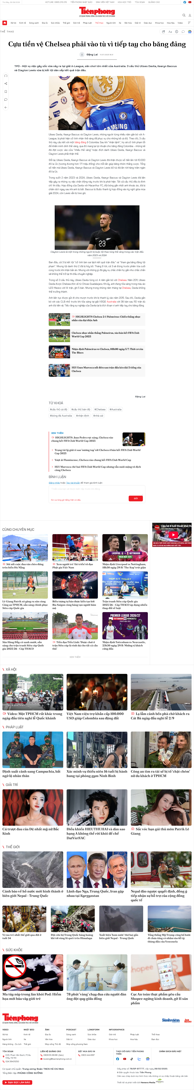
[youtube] (190, 2)
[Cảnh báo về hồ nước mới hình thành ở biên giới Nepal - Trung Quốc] (32, 869)
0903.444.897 (88, 1055)
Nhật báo (29, 1029)
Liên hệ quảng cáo (50, 1051)
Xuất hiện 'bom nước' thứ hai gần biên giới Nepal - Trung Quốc (118, 936)
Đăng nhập (54, 482)
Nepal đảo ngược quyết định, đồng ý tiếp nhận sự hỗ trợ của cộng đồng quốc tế (159, 895)
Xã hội (13, 23)
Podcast (71, 1029)
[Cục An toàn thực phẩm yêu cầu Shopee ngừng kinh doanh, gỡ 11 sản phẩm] (161, 972)
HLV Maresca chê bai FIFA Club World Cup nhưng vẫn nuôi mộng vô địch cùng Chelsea (98, 468)
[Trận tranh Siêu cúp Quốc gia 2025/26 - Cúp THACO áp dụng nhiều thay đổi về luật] (125, 585)
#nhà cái (98, 415)
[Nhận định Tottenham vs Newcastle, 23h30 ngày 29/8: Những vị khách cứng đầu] (125, 625)
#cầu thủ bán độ (80, 409)
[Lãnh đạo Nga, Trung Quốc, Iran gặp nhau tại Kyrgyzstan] (97, 869)
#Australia (115, 409)
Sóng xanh (34, 23)
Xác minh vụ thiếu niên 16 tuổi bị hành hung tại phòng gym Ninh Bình (97, 773)
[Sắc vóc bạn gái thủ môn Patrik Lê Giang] (161, 807)
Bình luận (6, 99)
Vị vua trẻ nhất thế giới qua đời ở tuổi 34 (21, 936)
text (170, 32)
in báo (177, 32)
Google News (190, 32)
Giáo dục (148, 23)
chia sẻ (163, 32)
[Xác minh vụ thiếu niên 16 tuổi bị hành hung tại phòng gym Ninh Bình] (97, 750)
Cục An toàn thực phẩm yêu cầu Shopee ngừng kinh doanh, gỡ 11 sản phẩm (159, 998)
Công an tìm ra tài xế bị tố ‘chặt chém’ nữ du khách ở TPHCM (160, 773)
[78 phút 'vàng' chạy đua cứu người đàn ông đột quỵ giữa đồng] (97, 972)
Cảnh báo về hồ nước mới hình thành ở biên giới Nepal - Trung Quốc (32, 893)
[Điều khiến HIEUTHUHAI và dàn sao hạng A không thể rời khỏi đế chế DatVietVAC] (97, 807)
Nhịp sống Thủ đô (53, 1044)
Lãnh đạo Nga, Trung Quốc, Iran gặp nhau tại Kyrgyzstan (95, 893)
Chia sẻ (6, 83)
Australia (111, 301)
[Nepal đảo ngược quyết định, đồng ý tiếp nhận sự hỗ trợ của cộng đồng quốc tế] (161, 869)
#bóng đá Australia (61, 415)
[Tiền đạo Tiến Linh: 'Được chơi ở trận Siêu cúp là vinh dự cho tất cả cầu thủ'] (75, 625)
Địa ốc (45, 23)
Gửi (136, 498)
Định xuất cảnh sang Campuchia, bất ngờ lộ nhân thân (31, 773)
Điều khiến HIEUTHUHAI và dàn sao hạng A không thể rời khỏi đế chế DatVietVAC (96, 833)
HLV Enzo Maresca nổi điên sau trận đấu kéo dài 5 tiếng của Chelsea (106, 369)
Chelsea (122, 280)
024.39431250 (12, 1061)
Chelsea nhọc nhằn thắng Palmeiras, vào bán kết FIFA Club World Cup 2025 (105, 334)
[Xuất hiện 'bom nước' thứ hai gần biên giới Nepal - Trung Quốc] (121, 919)
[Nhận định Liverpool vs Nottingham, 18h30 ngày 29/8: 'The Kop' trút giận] (125, 547)
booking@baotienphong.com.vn (57, 1059)
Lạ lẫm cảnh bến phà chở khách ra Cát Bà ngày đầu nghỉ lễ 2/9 (160, 716)
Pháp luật (87, 23)
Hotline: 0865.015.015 (56, 2)
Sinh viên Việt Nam (105, 2)
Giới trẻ (76, 23)
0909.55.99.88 (50, 1055)
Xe (120, 23)
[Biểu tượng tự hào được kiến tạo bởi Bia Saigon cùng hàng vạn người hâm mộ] (75, 585)
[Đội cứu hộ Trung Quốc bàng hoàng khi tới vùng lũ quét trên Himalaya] (73, 919)
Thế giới (66, 23)
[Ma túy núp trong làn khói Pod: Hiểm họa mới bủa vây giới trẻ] (32, 972)
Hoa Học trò (124, 2)
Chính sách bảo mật (170, 1051)
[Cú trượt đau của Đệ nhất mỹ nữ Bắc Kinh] (32, 807)
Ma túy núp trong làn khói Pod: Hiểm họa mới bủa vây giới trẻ (31, 996)
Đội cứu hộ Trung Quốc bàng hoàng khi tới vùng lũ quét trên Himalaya (72, 936)
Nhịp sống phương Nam (77, 1044)
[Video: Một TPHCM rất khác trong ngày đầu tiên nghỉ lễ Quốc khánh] (32, 692)
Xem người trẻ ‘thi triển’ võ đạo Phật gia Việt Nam (72, 566)
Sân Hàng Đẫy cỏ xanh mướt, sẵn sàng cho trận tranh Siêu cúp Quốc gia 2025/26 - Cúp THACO (23, 645)
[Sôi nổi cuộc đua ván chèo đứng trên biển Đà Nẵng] (25, 547)
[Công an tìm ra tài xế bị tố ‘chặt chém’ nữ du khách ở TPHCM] (161, 750)
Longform (93, 1029)
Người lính (111, 23)
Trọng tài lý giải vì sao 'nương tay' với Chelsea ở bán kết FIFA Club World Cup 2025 (97, 451)
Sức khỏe (55, 23)
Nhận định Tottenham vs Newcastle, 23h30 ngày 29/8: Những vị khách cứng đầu (124, 645)
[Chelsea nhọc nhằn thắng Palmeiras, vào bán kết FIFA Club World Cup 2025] (59, 335)
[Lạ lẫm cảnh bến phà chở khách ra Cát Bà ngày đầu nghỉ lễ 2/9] (161, 692)
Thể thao (99, 23)
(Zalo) (61, 1055)
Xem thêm (189, 23)
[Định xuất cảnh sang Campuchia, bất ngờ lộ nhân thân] (32, 750)
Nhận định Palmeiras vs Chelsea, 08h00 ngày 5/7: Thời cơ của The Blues (107, 350)
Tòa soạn (140, 2)
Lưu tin (6, 91)
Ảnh (47, 1029)
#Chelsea (99, 409)
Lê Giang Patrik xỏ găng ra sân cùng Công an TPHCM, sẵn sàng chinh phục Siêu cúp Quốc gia (25, 605)
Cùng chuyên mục (18, 529)
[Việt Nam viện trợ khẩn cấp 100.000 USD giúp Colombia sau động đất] (97, 692)
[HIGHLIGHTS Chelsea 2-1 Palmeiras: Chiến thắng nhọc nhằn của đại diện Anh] (59, 319)
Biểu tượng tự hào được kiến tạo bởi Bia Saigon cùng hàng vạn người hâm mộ (74, 605)
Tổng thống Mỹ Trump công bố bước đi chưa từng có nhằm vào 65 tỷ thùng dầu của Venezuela (169, 938)
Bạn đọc (155, 1039)
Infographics (116, 1029)
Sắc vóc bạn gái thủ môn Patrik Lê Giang (160, 831)
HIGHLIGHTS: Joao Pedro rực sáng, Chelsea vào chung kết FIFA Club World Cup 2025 (82, 439)
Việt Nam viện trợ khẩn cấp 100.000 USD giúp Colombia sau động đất (95, 716)
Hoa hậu (171, 23)
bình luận (183, 32)
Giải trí (138, 23)
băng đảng (80, 142)
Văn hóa (128, 23)
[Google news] (149, 1059)
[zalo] (141, 1059)
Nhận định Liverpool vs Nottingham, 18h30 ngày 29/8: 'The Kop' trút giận (124, 566)
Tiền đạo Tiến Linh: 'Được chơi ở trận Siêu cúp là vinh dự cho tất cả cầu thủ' (75, 645)
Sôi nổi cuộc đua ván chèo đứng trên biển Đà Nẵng (22, 566)
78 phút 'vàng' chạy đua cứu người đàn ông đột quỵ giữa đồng (96, 996)
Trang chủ (4, 23)
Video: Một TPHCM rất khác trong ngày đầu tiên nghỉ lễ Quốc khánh (32, 716)
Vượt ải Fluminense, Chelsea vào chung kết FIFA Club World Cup (93, 460)
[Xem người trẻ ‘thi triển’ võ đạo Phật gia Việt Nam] (75, 547)
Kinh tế (22, 23)
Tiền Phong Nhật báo (81, 2)
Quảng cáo (154, 2)
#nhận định (82, 415)
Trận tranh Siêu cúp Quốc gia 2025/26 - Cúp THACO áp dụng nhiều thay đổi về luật (124, 605)
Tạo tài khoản (73, 482)
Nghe (6, 76)
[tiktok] (133, 1059)
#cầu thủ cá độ (58, 409)
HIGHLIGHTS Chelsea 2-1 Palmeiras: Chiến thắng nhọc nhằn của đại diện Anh (106, 318)
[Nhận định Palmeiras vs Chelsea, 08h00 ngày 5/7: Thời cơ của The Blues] (59, 352)
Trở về (6, 107)
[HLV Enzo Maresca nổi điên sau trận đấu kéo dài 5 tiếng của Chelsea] (59, 370)
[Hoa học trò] (188, 1021)
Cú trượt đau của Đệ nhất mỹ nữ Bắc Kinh (30, 831)
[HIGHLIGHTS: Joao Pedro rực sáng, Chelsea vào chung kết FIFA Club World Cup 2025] (134, 439)
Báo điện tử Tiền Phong (97, 12)
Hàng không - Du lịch (11, 1044)
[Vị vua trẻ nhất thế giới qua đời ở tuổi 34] (24, 919)
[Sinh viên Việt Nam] (171, 1021)
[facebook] (184, 2)
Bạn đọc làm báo (19, 1082)
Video (180, 23)
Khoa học (159, 23)
